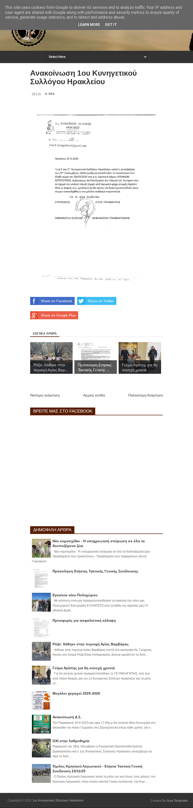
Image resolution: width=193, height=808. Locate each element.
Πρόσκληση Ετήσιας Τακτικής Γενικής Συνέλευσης (95, 571)
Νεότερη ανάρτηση (45, 395)
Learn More (89, 25)
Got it (111, 25)
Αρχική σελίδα (94, 395)
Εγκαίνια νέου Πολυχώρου (75, 595)
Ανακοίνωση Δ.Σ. (67, 717)
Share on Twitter (101, 301)
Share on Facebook (56, 301)
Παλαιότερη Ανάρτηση (145, 395)
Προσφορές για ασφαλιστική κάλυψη (84, 620)
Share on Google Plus (58, 315)
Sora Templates (177, 800)
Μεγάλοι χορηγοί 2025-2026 (76, 693)
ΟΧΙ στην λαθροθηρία (71, 741)
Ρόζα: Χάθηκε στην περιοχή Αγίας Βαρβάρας (91, 644)
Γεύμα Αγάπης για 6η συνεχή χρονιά (84, 668)
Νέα (52, 93)
